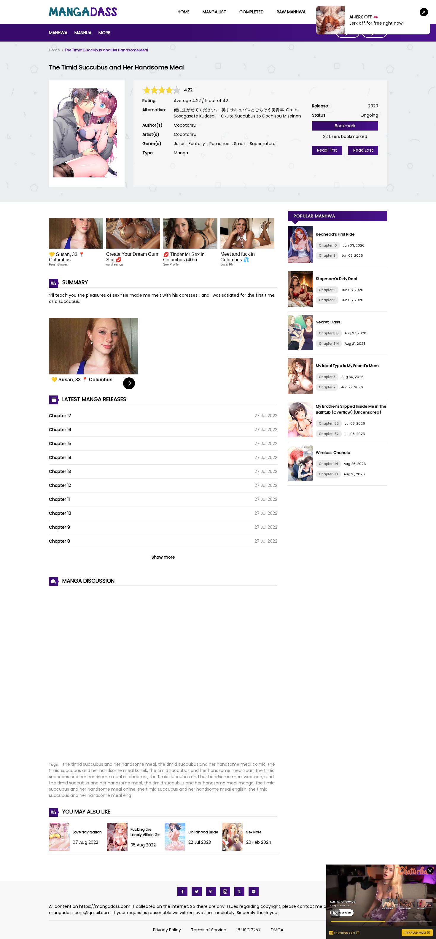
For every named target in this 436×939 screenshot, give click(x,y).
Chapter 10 (60, 513)
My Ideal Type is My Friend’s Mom (347, 365)
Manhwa (58, 33)
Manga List (214, 12)
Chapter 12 (60, 485)
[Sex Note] (234, 849)
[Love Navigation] (61, 849)
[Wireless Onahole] (302, 479)
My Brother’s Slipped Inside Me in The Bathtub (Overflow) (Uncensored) (351, 409)
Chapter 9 (59, 527)
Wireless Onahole (333, 452)
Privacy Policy (167, 930)
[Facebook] (182, 891)
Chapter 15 (60, 444)
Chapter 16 (60, 430)
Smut (239, 144)
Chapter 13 (60, 471)
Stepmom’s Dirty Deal (336, 279)
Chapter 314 (329, 343)
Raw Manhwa (291, 12)
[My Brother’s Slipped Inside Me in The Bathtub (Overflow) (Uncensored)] (302, 436)
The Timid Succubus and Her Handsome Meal (106, 50)
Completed (251, 12)
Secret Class (328, 322)
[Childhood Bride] (176, 849)
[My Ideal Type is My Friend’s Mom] (302, 392)
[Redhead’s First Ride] (302, 262)
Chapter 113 (328, 474)
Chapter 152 (329, 433)
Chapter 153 (329, 423)
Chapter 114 (328, 463)
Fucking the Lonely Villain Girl (145, 832)
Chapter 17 (60, 416)
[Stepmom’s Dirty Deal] (302, 305)
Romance (219, 144)
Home (184, 12)
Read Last (363, 150)
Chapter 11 (59, 499)
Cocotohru (185, 125)
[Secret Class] (302, 349)
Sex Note (253, 832)
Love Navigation (87, 832)
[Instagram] (225, 891)
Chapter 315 (329, 333)
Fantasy (197, 144)
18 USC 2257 (248, 930)
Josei (179, 144)
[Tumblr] (239, 891)
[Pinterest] (211, 891)
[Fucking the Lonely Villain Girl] (119, 849)
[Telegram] (254, 891)
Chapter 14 (60, 457)
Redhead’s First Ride (335, 234)
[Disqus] (163, 670)
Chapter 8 (59, 541)
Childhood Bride (203, 832)
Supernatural (263, 144)
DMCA (277, 930)
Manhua (82, 33)
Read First (327, 150)
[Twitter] (197, 891)
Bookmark (345, 126)
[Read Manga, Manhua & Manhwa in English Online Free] (83, 15)
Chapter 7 (327, 387)
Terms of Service (208, 930)
